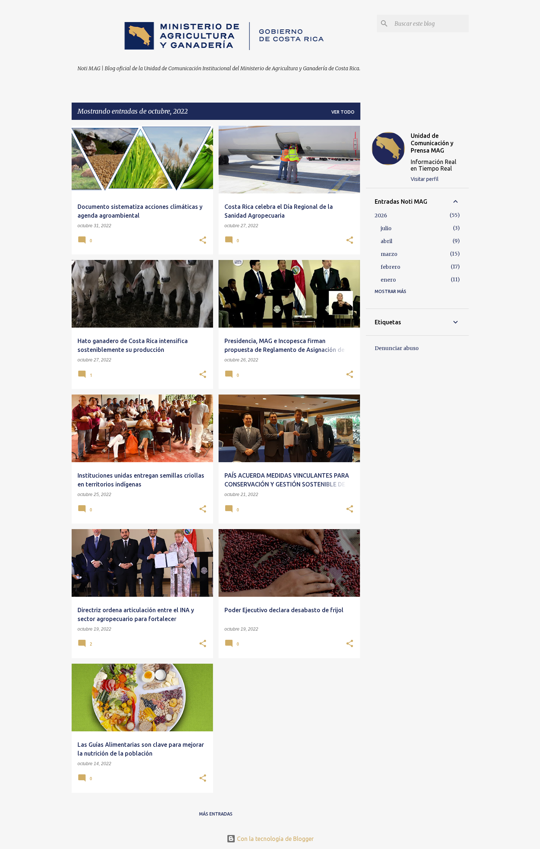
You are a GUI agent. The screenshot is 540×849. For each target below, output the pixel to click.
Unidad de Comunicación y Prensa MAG (432, 143)
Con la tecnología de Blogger (274, 838)
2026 (381, 215)
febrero (390, 267)
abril (386, 241)
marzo (389, 254)
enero (388, 280)
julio (386, 228)
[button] (202, 241)
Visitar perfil (425, 179)
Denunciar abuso (397, 348)
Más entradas (216, 813)
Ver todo (342, 112)
